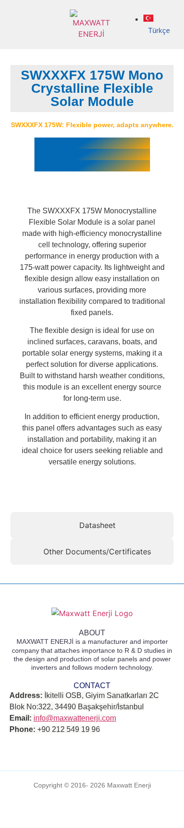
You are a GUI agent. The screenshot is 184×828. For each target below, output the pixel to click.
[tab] (92, 525)
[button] (18, 24)
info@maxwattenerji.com (74, 718)
